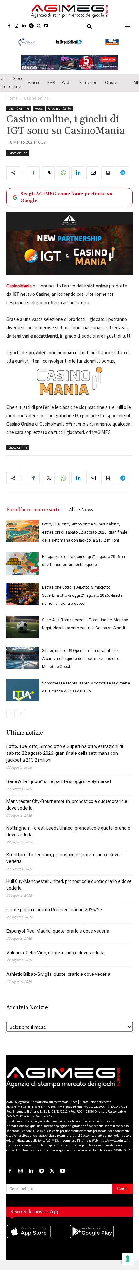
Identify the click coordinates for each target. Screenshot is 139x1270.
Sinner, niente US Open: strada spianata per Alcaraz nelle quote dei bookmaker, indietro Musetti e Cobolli (80, 663)
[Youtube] (46, 26)
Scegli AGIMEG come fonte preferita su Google (66, 202)
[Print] (107, 177)
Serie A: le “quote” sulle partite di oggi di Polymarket (58, 786)
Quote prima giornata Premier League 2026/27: (54, 914)
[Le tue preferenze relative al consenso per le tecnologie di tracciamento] (128, 1259)
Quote (111, 87)
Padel (67, 87)
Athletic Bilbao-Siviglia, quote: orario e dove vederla (58, 979)
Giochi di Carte (59, 113)
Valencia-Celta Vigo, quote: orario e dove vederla (55, 957)
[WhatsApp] (63, 177)
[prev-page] (10, 719)
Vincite (34, 87)
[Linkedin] (24, 26)
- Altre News (79, 515)
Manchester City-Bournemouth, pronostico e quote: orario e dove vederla (66, 810)
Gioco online (16, 87)
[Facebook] (9, 26)
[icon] (38, 1243)
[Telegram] (31, 26)
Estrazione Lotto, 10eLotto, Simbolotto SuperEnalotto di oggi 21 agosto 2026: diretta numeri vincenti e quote (82, 600)
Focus (39, 113)
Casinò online (36, 103)
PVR (51, 87)
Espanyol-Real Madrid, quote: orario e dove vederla (57, 936)
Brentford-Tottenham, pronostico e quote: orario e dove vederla (63, 863)
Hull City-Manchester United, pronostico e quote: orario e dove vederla (69, 889)
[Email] (92, 177)
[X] (38, 26)
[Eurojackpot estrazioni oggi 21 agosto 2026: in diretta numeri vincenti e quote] (22, 568)
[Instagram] (16, 26)
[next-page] (21, 719)
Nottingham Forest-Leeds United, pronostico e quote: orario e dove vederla (68, 836)
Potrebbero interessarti (32, 515)
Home (12, 103)
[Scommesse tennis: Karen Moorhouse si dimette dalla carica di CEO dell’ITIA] (22, 695)
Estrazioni (89, 87)
